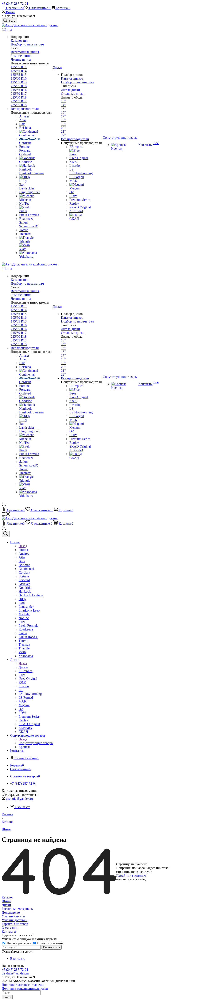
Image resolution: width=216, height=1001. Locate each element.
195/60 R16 (19, 78)
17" (63, 116)
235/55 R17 (19, 101)
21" (63, 131)
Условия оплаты (13, 916)
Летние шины (21, 59)
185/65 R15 (19, 74)
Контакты (9, 931)
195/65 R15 (19, 82)
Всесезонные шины (25, 52)
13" (63, 101)
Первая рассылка (19, 943)
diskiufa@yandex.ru (19, 798)
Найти (7, 997)
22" (63, 135)
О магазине (10, 927)
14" (63, 105)
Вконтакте (22, 807)
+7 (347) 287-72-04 (15, 3)
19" (63, 124)
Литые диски (70, 90)
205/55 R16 (19, 86)
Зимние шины (21, 55)
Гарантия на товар (15, 924)
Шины (23, 550)
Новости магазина (49, 943)
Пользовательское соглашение (23, 984)
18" (63, 120)
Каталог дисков (72, 78)
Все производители (25, 109)
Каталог (7, 897)
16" (63, 112)
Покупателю (11, 912)
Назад (23, 546)
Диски (23, 667)
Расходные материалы (18, 908)
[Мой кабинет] (4, 505)
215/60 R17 (19, 93)
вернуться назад (134, 879)
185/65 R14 (19, 71)
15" (63, 109)
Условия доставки (14, 920)
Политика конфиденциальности (25, 988)
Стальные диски (73, 93)
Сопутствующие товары (36, 743)
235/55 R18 (19, 105)
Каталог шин (20, 40)
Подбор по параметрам (27, 44)
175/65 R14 (19, 67)
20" (63, 127)
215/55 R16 (19, 90)
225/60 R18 (19, 97)
